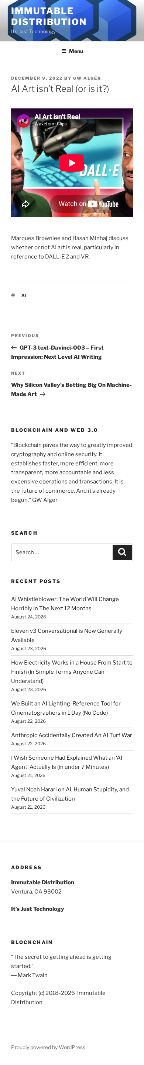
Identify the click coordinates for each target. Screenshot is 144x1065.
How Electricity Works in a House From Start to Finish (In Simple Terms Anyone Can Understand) (72, 671)
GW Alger (87, 78)
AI (24, 295)
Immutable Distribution (49, 16)
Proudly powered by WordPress (48, 1047)
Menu (76, 51)
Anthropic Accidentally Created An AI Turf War (71, 735)
